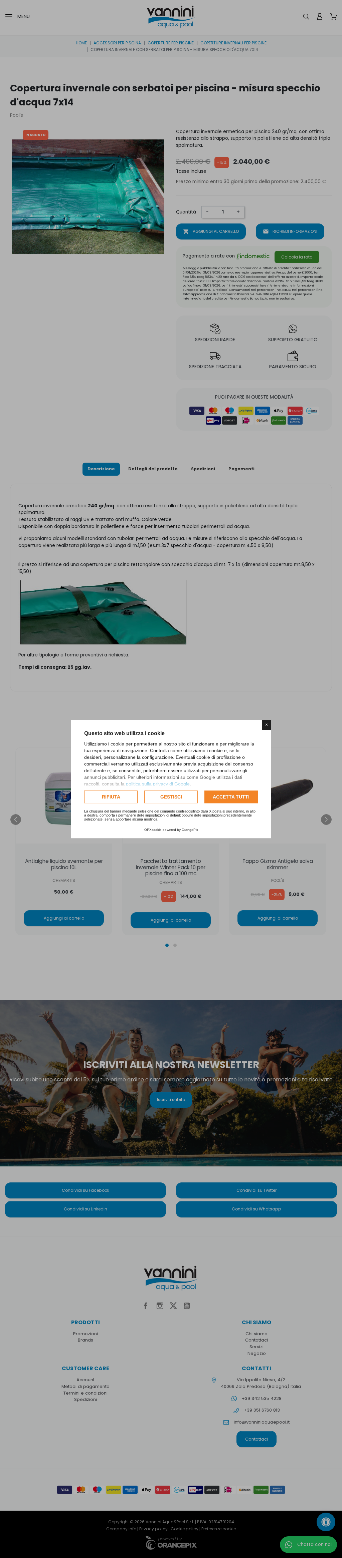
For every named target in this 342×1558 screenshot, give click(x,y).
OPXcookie (153, 830)
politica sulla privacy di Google (158, 784)
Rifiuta (111, 797)
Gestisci (171, 797)
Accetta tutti (231, 797)
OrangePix (190, 830)
